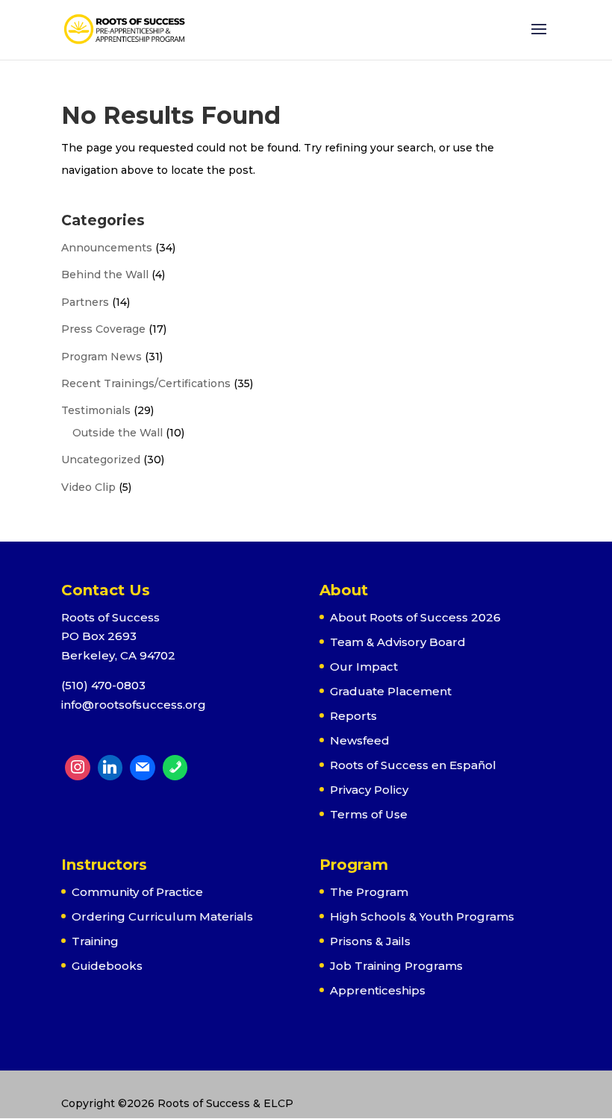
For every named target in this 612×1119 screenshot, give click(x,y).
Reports (353, 716)
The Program (369, 892)
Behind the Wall (105, 274)
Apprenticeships (377, 990)
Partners (85, 302)
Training (95, 941)
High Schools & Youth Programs (422, 916)
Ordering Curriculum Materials (162, 916)
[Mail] (142, 767)
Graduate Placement (391, 691)
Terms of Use (369, 814)
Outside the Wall (117, 432)
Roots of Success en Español (413, 765)
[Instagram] (77, 767)
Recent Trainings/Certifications (146, 383)
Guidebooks (107, 966)
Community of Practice (137, 892)
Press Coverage (103, 329)
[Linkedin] (110, 767)
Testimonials (96, 410)
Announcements (106, 247)
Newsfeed (360, 740)
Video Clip (88, 487)
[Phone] (175, 767)
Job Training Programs (396, 966)
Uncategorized (100, 459)
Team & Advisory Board (398, 642)
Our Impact (364, 666)
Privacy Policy (369, 790)
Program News (101, 356)
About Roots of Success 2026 (415, 617)
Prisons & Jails (370, 941)
